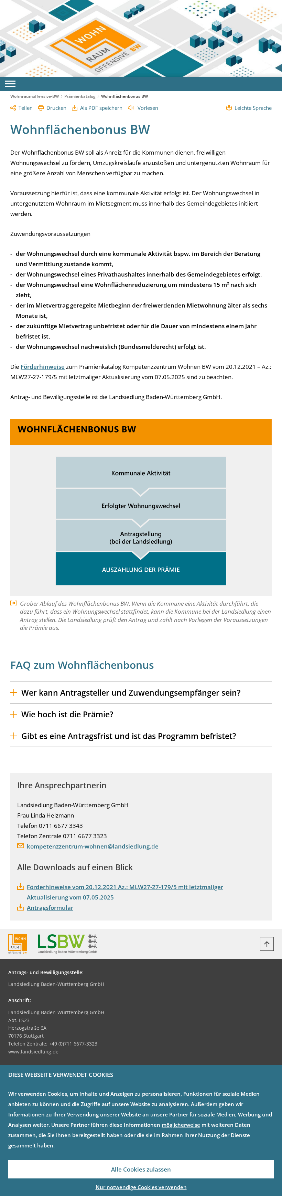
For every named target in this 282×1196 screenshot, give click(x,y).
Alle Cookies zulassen (141, 1169)
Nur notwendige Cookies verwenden (141, 1187)
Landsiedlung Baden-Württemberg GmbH (56, 984)
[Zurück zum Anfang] (267, 944)
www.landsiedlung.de (33, 1051)
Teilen (26, 107)
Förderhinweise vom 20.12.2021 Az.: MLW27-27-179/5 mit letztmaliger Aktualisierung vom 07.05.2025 (125, 892)
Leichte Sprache (253, 107)
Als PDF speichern (101, 107)
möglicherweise (181, 1124)
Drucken (56, 107)
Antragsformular (50, 908)
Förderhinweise (43, 367)
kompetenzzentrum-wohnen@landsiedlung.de (93, 846)
